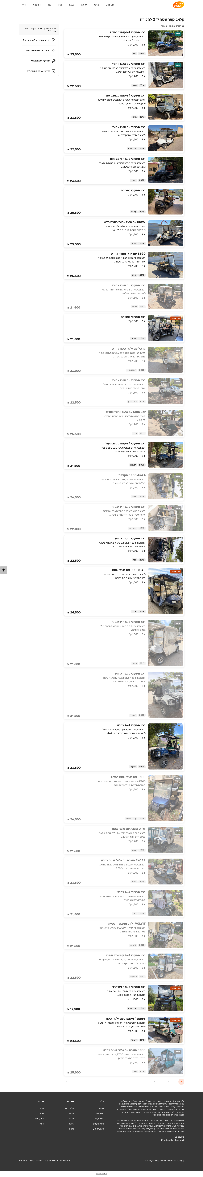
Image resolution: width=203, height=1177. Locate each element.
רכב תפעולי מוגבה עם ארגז (129, 987)
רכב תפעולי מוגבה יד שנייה (129, 506)
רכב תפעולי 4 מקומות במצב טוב (126, 95)
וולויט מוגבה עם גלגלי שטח (129, 828)
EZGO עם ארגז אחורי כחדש (128, 253)
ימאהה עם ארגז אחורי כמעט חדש (125, 222)
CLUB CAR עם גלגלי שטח (129, 570)
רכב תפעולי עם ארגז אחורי (129, 63)
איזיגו (71, 1123)
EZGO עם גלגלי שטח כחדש (128, 777)
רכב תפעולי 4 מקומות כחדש (128, 32)
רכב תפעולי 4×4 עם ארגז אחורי (126, 955)
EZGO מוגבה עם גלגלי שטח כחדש (124, 1050)
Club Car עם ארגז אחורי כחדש (126, 412)
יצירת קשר (99, 1118)
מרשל (96, 5)
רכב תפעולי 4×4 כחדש (131, 725)
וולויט (71, 1129)
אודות (101, 1108)
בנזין (60, 5)
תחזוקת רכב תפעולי (40, 60)
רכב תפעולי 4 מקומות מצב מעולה (125, 443)
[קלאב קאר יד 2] (178, 5)
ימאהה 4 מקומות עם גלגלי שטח (126, 1018)
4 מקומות (37, 5)
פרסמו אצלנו (98, 1113)
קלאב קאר (69, 1108)
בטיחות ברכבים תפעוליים (38, 71)
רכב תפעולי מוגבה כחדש (130, 538)
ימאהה (84, 5)
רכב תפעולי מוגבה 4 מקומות (128, 158)
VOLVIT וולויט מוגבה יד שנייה (127, 923)
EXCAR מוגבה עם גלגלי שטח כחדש (123, 860)
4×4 (24, 5)
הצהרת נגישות (35, 1160)
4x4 (42, 1123)
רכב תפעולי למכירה (133, 190)
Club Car (110, 5)
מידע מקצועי (98, 1123)
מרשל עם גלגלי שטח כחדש (129, 348)
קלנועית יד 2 (98, 1129)
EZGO (71, 5)
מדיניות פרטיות (51, 1160)
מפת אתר (23, 1160)
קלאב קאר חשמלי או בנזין (38, 50)
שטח (50, 5)
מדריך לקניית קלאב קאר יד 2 (36, 40)
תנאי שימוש (65, 1160)
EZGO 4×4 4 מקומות (132, 475)
